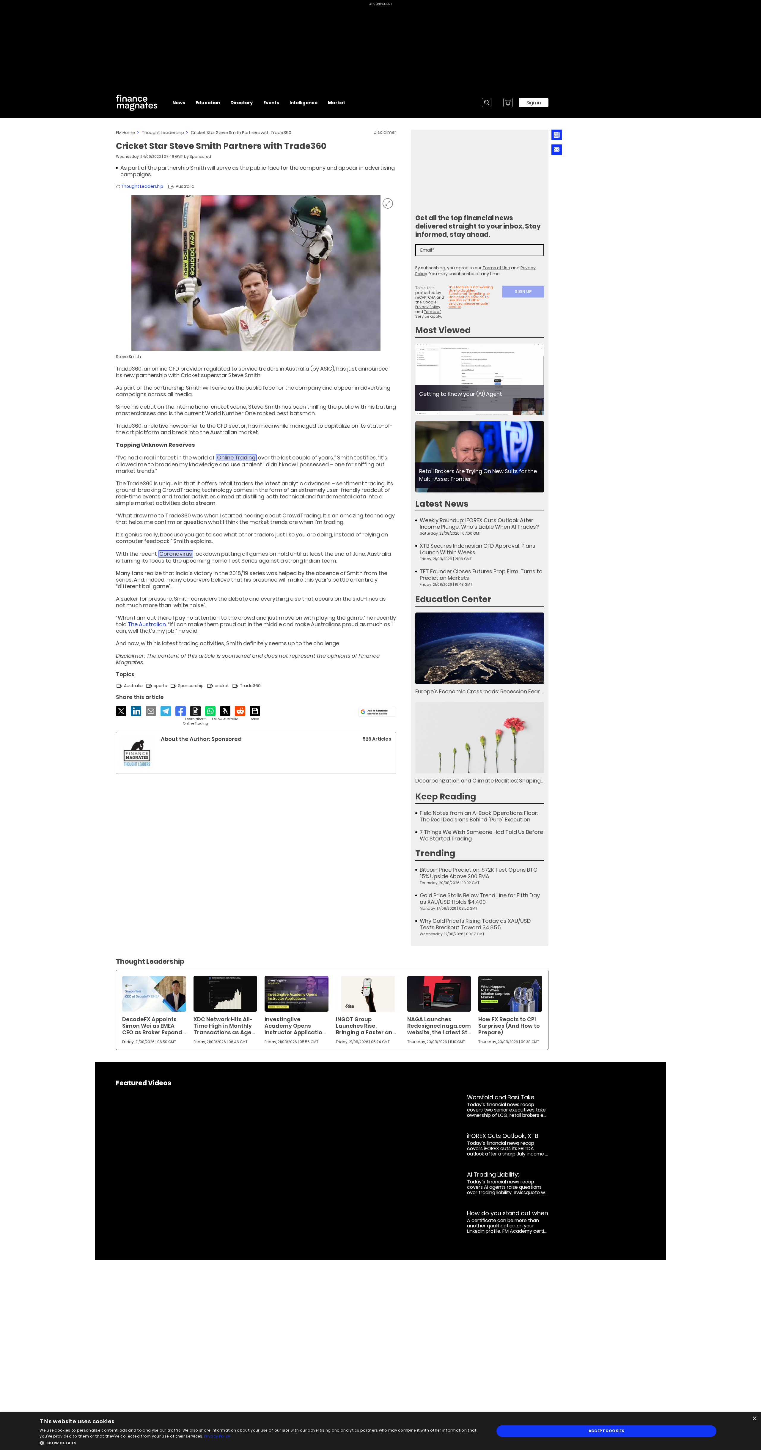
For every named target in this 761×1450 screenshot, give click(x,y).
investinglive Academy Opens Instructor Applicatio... (295, 1026)
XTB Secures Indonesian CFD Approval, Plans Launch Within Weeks (477, 549)
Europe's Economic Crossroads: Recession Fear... (479, 691)
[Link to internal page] (137, 752)
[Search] (486, 102)
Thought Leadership (163, 133)
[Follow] (225, 713)
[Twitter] (121, 711)
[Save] (255, 713)
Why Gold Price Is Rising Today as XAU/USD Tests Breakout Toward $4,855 (475, 924)
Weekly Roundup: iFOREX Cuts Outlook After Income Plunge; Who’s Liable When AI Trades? (479, 523)
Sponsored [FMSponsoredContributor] (200, 156)
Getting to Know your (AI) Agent (460, 394)
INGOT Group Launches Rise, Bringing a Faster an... (366, 1026)
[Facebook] (180, 711)
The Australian (147, 624)
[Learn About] (195, 716)
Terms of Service (428, 314)
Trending (435, 853)
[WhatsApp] (210, 711)
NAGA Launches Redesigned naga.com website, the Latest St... (439, 1026)
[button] (260, 1442)
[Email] (151, 711)
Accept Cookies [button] (607, 1430)
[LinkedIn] (136, 711)
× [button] (754, 1418)
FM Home (125, 133)
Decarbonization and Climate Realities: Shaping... (479, 780)
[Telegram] (166, 711)
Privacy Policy (427, 306)
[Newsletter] (556, 135)
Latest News (441, 504)
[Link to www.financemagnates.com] (479, 379)
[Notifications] (508, 102)
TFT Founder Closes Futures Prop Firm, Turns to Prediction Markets (481, 574)
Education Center (453, 599)
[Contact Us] (556, 149)
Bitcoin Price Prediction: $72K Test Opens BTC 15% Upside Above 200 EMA (478, 873)
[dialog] (380, 1431)
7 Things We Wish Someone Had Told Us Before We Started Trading (481, 835)
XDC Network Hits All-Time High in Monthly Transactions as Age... (224, 1026)
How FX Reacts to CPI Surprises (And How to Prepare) (509, 1026)
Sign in (533, 102)
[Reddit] (240, 711)
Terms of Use (496, 268)
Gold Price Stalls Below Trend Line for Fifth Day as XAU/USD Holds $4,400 (480, 898)
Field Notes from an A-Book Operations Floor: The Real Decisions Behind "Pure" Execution (479, 816)
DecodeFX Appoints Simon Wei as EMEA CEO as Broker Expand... (154, 1026)
